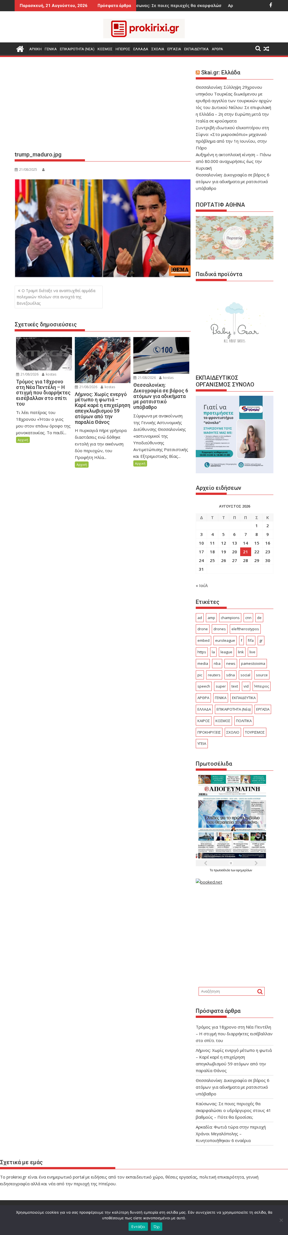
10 (201, 543)
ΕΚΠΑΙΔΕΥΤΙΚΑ (196, 49)
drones (219, 628)
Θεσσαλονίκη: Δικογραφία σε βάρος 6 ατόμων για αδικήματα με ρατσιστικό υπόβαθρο (232, 181)
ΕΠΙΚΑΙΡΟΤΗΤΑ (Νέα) (234, 709)
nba (217, 663)
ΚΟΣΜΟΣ (105, 49)
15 (256, 543)
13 (234, 543)
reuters (214, 674)
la (213, 651)
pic (199, 674)
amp (211, 617)
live (252, 651)
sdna (230, 674)
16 (267, 543)
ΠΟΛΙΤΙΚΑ (244, 720)
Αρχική (23, 440)
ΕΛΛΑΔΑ (140, 49)
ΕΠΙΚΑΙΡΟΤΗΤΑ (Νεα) (77, 49)
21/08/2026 (29, 374)
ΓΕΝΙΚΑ (51, 49)
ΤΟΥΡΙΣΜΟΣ (255, 732)
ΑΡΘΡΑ (217, 49)
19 (223, 551)
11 (212, 543)
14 (245, 543)
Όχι (157, 1226)
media (202, 663)
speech (203, 686)
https (201, 651)
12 (223, 543)
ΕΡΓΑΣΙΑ (174, 49)
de (259, 617)
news (230, 663)
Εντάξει (138, 1226)
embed (203, 640)
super (221, 686)
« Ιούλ (202, 585)
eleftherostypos (245, 628)
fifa (251, 640)
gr (261, 640)
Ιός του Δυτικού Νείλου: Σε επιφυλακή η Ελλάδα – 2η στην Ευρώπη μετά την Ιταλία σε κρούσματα (233, 114)
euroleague (225, 640)
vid (246, 686)
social (245, 674)
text (234, 686)
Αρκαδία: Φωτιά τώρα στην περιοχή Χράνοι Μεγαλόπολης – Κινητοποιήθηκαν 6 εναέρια (231, 1133)
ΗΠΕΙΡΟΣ (123, 49)
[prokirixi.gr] (20, 48)
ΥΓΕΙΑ (201, 743)
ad (199, 617)
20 (234, 551)
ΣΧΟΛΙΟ (232, 732)
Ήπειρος (261, 686)
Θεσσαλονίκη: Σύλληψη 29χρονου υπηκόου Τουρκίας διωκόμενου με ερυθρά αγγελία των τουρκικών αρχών (234, 93)
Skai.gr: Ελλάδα (220, 72)
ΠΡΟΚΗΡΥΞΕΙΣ (209, 732)
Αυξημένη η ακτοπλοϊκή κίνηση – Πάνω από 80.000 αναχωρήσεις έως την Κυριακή (233, 161)
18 (212, 551)
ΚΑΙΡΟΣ (203, 720)
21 (245, 551)
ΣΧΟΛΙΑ (157, 49)
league (226, 651)
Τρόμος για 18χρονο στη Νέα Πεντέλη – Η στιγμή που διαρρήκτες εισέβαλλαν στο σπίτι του (234, 1033)
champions (230, 617)
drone (202, 628)
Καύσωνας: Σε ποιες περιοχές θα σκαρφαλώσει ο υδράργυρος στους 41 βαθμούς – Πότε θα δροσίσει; (233, 1110)
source (262, 674)
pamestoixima (253, 663)
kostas (50, 374)
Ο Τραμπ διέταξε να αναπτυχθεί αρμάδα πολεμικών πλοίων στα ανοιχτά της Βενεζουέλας (56, 297)
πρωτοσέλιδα (222, 870)
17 (201, 551)
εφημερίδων (244, 870)
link (241, 651)
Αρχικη (35, 49)
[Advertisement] (103, 106)
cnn (248, 617)
